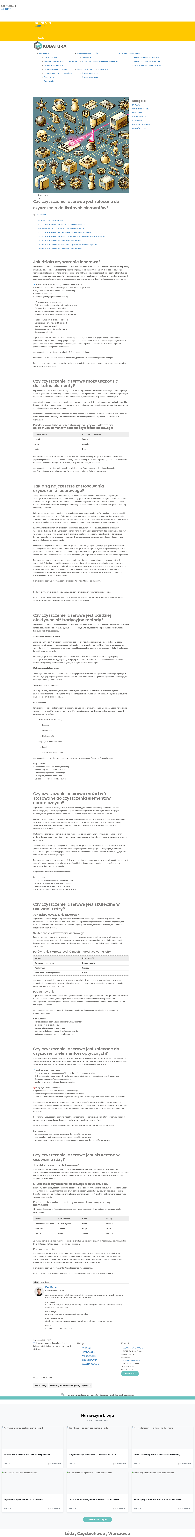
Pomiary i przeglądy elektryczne (147, 61)
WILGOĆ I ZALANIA (140, 128)
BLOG (100, 69)
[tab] (40, 1385)
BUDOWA (136, 105)
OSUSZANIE (44, 53)
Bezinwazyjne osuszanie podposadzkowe (60, 61)
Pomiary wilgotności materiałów (146, 57)
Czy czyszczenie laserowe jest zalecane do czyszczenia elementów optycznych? (68, 245)
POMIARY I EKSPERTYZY (142, 125)
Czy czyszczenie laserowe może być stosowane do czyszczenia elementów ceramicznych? (72, 236)
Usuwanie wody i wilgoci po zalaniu (58, 73)
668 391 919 (6, 9)
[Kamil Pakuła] (39, 1291)
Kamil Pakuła (41, 215)
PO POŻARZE (124, 53)
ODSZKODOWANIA (139, 117)
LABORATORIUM (88, 1352)
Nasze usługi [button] (40, 1385)
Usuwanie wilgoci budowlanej (55, 69)
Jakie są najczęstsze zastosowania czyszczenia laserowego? (61, 228)
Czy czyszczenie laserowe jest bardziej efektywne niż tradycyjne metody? (65, 232)
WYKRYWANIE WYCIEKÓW (87, 53)
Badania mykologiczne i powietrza (147, 65)
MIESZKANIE (137, 113)
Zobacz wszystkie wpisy (97, 1520)
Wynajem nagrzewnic (90, 73)
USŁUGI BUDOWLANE (90, 1364)
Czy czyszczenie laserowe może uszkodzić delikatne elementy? (61, 224)
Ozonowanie (49, 81)
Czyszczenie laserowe (141, 109)
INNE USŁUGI (135, 53)
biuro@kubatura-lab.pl (131, 1360)
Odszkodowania (50, 57)
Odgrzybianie (49, 77)
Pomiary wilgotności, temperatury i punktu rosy (100, 61)
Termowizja (86, 57)
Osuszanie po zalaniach (53, 65)
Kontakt (41, 38)
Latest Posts (45, 1282)
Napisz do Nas (130, 1374)
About (36, 1282)
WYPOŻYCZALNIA (84, 69)
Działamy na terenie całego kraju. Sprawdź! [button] (70, 1385)
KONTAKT (107, 69)
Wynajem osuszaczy (90, 77)
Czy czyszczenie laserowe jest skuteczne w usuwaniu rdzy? (60, 241)
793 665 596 (138, 1348)
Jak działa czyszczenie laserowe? (50, 220)
